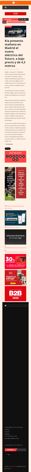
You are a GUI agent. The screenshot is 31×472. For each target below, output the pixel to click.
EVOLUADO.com (18, 445)
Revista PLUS (12, 466)
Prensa (7, 69)
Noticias (10, 22)
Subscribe (8, 468)
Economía (23, 22)
